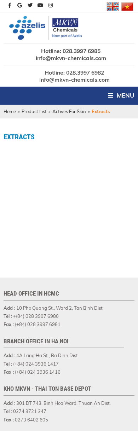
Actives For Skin (69, 111)
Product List (34, 111)
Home (10, 111)
